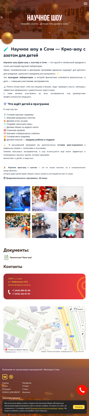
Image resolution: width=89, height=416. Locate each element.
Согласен (79, 407)
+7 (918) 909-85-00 (21, 290)
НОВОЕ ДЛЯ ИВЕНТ (11, 392)
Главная (5, 383)
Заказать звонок (11, 397)
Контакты (26, 392)
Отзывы (25, 386)
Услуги (5, 386)
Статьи (25, 389)
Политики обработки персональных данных (47, 408)
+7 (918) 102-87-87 (21, 293)
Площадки (6, 389)
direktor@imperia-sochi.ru (19, 285)
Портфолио (26, 383)
